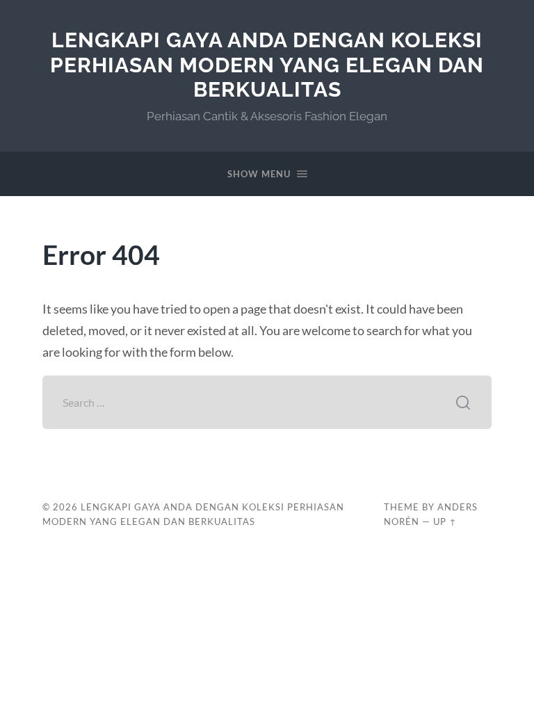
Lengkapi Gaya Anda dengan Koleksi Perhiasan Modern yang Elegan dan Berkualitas (267, 65)
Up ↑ (445, 521)
